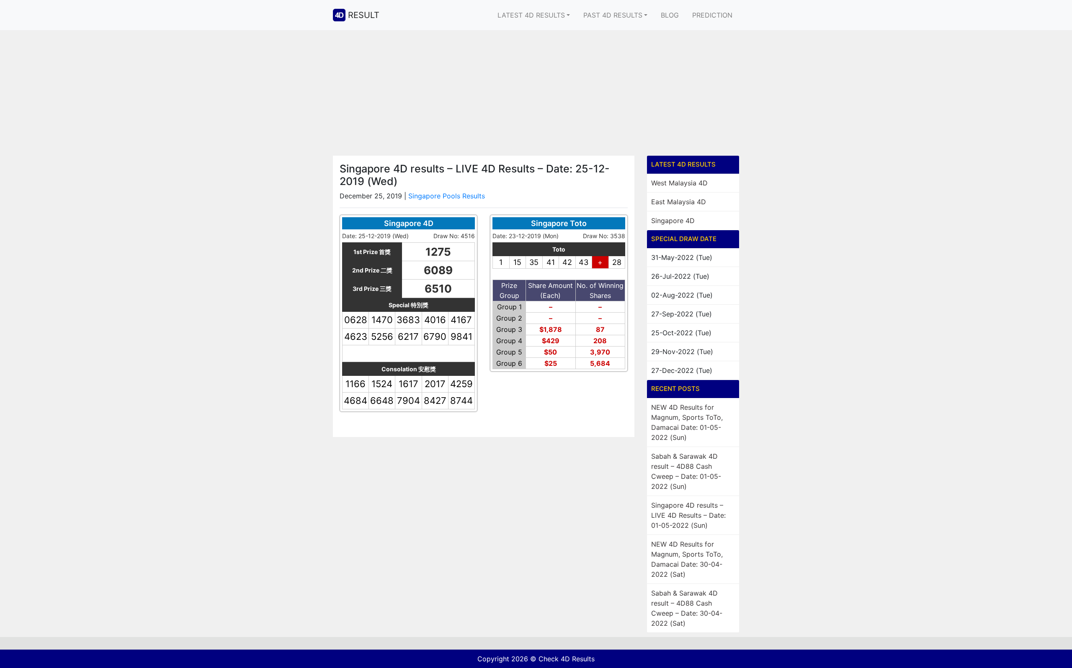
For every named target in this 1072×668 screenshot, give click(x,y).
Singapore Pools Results (446, 196)
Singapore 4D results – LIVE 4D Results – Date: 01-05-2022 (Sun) (688, 515)
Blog (670, 15)
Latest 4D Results (531, 15)
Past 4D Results (612, 15)
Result (363, 15)
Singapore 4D (673, 220)
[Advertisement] (536, 93)
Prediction (712, 15)
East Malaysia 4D (678, 202)
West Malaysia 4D (679, 183)
